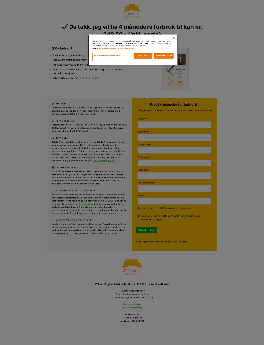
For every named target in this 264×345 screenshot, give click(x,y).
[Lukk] (174, 38)
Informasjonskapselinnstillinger (107, 57)
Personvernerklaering (126, 48)
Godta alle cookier (164, 55)
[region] (133, 49)
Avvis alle (143, 55)
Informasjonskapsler (107, 48)
